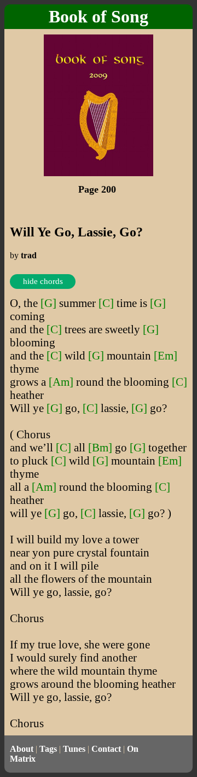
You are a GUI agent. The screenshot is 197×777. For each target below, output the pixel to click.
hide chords (43, 281)
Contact (106, 748)
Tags (48, 748)
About (21, 748)
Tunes (74, 748)
